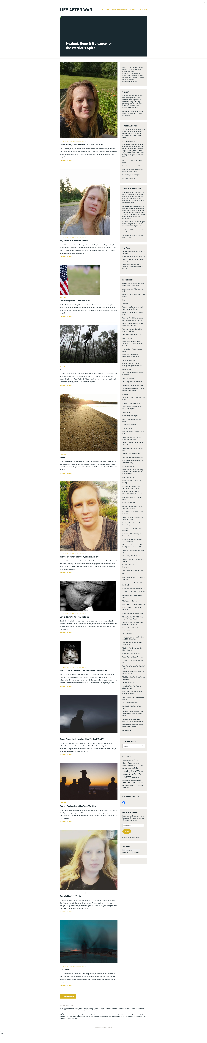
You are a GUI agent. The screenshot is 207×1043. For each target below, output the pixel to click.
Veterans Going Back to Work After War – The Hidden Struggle (132, 720)
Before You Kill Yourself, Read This (132, 596)
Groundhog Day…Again (130, 415)
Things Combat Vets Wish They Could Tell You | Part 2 (132, 623)
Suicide (133, 783)
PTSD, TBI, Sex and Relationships (133, 256)
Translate (136, 852)
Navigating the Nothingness (131, 653)
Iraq (142, 771)
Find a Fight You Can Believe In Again (132, 420)
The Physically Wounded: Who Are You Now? (133, 252)
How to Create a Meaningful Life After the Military (132, 461)
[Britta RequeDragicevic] (123, 803)
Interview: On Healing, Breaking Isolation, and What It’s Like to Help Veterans (132, 471)
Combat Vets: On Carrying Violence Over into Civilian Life (132, 493)
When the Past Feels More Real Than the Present (132, 518)
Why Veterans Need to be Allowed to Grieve (133, 698)
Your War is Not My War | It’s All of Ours (133, 667)
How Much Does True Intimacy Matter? (132, 498)
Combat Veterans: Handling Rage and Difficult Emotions (133, 638)
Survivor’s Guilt (127, 633)
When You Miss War (128, 503)
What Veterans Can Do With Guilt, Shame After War (133, 672)
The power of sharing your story (132, 385)
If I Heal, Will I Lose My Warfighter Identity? (133, 609)
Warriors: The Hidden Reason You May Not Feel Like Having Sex (84, 670)
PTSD (128, 777)
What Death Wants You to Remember (130, 566)
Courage (131, 763)
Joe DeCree (63, 297)
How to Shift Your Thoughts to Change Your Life (132, 692)
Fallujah (137, 763)
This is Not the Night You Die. (71, 896)
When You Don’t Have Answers (132, 657)
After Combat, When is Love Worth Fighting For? (131, 407)
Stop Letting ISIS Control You (131, 556)
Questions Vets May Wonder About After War (131, 687)
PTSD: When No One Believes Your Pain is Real (132, 540)
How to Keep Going (128, 477)
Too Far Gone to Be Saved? (131, 453)
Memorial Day (126, 369)
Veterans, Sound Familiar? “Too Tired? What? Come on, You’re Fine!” (132, 713)
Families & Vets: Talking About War (132, 707)
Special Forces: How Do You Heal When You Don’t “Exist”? (82, 739)
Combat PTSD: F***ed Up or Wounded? (131, 535)
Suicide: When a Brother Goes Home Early (132, 524)
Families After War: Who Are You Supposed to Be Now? (133, 726)
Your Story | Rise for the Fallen (132, 381)
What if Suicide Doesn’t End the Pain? (132, 449)
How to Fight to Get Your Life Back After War (133, 578)
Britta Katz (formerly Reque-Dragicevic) (72, 141)
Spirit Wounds (126, 730)
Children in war (130, 760)
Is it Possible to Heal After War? (132, 613)
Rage (133, 777)
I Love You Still (65, 969)
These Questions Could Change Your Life (132, 260)
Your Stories (125, 787)
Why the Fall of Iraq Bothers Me (132, 570)
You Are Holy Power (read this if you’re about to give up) (81, 556)
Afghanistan (124, 760)
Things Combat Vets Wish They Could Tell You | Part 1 (132, 618)
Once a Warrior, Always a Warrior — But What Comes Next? (82, 144)
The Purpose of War (128, 682)
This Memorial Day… (129, 378)
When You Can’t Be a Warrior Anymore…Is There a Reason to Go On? (132, 343)
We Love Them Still (128, 360)
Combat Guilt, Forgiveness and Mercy (132, 350)
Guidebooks (105, 9)
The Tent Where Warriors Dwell (132, 457)
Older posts (69, 996)
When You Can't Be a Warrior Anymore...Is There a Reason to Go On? (132, 266)
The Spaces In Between (130, 601)
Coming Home (127, 428)
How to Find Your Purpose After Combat (132, 513)
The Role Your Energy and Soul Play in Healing (132, 649)
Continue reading (69, 160)
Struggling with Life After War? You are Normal (133, 643)
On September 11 (128, 466)
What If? (63, 457)
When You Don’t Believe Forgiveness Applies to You (131, 355)
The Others (126, 412)
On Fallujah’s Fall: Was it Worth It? (133, 592)
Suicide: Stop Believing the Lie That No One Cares (132, 507)
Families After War (129, 765)
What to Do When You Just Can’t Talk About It (133, 560)
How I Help (143, 9)
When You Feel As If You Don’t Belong (132, 482)
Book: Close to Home (119, 9)
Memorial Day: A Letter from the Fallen (74, 617)
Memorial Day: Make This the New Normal (75, 300)
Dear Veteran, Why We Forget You (133, 604)
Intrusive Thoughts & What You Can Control (132, 629)
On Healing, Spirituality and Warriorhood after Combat (131, 487)
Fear (61, 369)
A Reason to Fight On (129, 424)
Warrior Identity (138, 785)
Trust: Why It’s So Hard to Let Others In (131, 529)
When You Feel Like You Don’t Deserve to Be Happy (132, 438)
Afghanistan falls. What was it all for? (74, 240)
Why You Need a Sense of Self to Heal (133, 432)
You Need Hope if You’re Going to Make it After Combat (133, 389)
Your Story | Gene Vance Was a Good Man (132, 373)
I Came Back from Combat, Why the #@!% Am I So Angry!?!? (132, 546)
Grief (136, 768)
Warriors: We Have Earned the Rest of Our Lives (78, 806)
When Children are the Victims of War (133, 551)
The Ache (125, 574)
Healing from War (131, 771)
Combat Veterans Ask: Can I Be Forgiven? (132, 584)
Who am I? (133, 9)
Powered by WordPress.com (103, 1027)
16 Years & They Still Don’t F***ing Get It (133, 398)
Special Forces (133, 780)
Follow (127, 831)
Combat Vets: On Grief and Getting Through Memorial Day (132, 364)
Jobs (123, 774)
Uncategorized (129, 785)
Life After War (76, 9)
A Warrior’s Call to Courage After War (133, 661)
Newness (125, 394)
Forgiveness (130, 768)
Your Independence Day (130, 702)
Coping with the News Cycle (131, 403)
